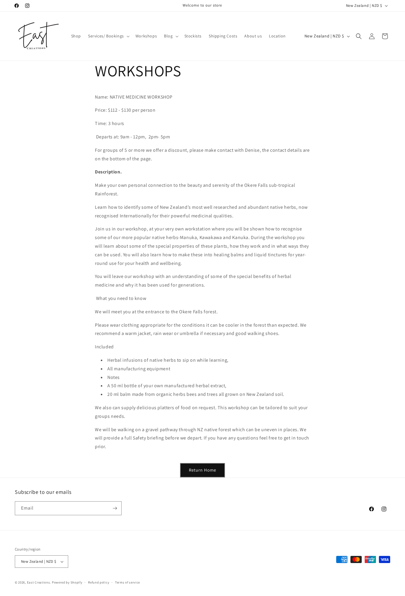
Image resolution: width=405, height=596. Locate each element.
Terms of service (127, 582)
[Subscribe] (114, 508)
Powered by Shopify (67, 582)
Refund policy (98, 582)
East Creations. (39, 582)
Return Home (202, 470)
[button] (108, 36)
